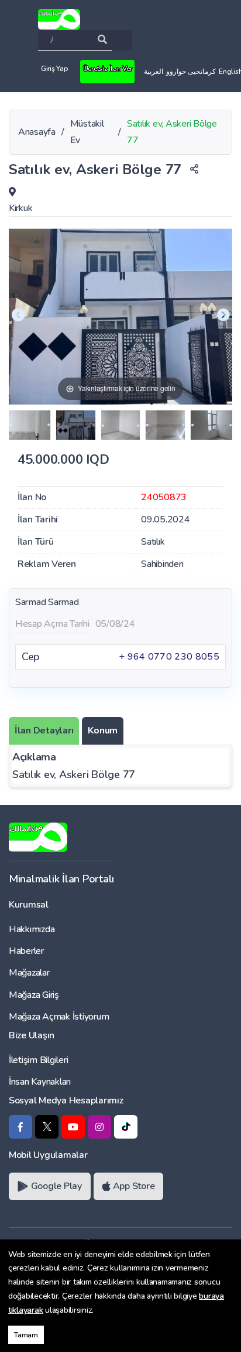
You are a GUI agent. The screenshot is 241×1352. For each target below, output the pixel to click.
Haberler (26, 951)
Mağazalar (29, 972)
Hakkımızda (31, 929)
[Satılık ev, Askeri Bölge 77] (29, 425)
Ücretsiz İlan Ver (107, 68)
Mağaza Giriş (34, 994)
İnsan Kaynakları (40, 1081)
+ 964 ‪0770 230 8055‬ (169, 656)
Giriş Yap (54, 68)
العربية (153, 71)
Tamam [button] (26, 1335)
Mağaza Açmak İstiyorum (59, 1016)
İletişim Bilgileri (38, 1060)
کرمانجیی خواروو (191, 71)
